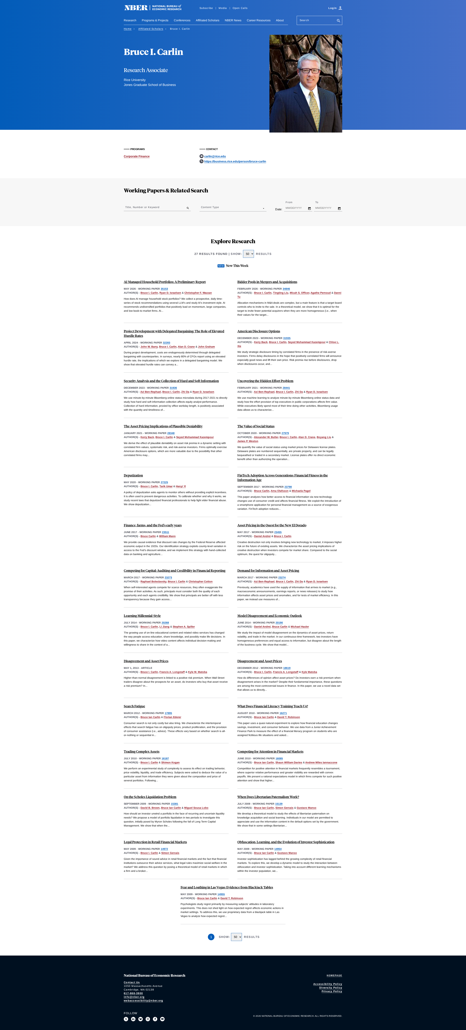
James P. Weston (247, 441)
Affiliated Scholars (207, 20)
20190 (279, 622)
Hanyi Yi (181, 486)
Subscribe (206, 8)
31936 (173, 387)
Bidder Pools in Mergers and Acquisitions (267, 281)
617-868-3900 (133, 993)
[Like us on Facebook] (155, 1019)
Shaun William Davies (288, 762)
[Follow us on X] (126, 1019)
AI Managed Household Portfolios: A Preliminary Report (165, 281)
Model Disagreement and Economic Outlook (269, 615)
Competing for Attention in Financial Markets (270, 751)
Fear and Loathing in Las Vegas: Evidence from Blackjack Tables (227, 887)
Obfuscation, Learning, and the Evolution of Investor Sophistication (285, 842)
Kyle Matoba (309, 671)
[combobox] (201, 208)
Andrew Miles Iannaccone (321, 762)
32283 (166, 342)
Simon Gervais (284, 807)
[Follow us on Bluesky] (140, 1019)
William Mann (167, 536)
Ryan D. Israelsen (170, 292)
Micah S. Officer (299, 292)
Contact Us (132, 982)
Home (128, 28)
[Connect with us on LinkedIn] (133, 1019)
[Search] (338, 21)
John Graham (206, 346)
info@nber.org (134, 996)
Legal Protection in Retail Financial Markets (155, 842)
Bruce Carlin (261, 490)
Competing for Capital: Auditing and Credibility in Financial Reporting (174, 570)
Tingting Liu (280, 292)
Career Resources (258, 20)
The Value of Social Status (256, 426)
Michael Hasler (300, 626)
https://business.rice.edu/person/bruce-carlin (235, 161)
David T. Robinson (288, 717)
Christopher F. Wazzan (198, 292)
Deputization (133, 475)
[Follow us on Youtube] (162, 1019)
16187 (165, 758)
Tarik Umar (166, 486)
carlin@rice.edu (215, 156)
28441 (286, 387)
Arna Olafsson (280, 490)
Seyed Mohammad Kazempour (306, 342)
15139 (279, 803)
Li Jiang (164, 626)
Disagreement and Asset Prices (146, 661)
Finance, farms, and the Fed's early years (153, 525)
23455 (278, 532)
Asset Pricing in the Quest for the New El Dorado (271, 525)
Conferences (182, 20)
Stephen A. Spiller (184, 626)
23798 (288, 486)
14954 (278, 848)
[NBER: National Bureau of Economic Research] (156, 9)
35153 (164, 288)
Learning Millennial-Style (142, 615)
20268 (165, 622)
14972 (164, 848)
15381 (174, 803)
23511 (165, 532)
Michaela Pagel (301, 490)
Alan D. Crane (186, 346)
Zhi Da (185, 391)
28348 (171, 433)
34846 (286, 288)
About (280, 20)
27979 (285, 433)
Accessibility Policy (327, 983)
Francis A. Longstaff (172, 671)
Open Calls (240, 8)
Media (223, 8)
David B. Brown (150, 807)
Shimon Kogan (170, 762)
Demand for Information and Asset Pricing (268, 570)
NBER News (233, 20)
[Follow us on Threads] (148, 1019)
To (320, 202)
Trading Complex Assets (141, 751)
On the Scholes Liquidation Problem (150, 796)
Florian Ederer (172, 717)
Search (304, 20)
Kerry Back (261, 342)
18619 (287, 667)
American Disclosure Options (258, 331)
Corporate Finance (137, 156)
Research (130, 20)
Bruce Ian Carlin (150, 717)
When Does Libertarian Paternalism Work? (268, 796)
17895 (168, 713)
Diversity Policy (330, 987)
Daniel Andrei (262, 536)
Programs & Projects (155, 20)
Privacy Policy (332, 991)
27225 (164, 482)
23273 (168, 577)
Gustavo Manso (306, 807)
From (292, 202)
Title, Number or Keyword (142, 207)
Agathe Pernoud (321, 292)
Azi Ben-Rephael (150, 391)
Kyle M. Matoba (197, 671)
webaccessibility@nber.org (143, 1000)
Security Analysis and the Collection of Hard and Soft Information (171, 380)
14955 (221, 894)
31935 (287, 338)
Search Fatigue (134, 706)
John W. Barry (149, 346)
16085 (279, 758)
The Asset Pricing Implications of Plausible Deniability (163, 426)
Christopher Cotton (201, 581)
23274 (282, 577)
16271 (283, 713)
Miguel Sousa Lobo (196, 807)
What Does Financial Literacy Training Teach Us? (272, 706)
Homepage (334, 975)
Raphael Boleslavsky (153, 581)
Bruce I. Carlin (149, 292)
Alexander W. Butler (266, 437)
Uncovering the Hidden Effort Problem (265, 380)
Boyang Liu (324, 437)
